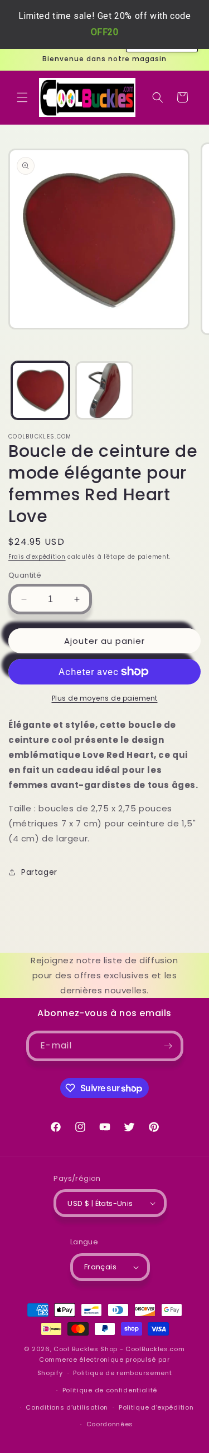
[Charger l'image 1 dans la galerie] (40, 390)
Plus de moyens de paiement (105, 698)
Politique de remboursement (122, 1372)
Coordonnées (110, 1424)
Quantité (24, 575)
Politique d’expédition (156, 1407)
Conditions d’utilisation (67, 1407)
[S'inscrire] (168, 1046)
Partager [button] (39, 872)
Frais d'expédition (37, 557)
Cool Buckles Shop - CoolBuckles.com (119, 1348)
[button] (22, 97)
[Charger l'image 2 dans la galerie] (104, 390)
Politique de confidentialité (110, 1390)
